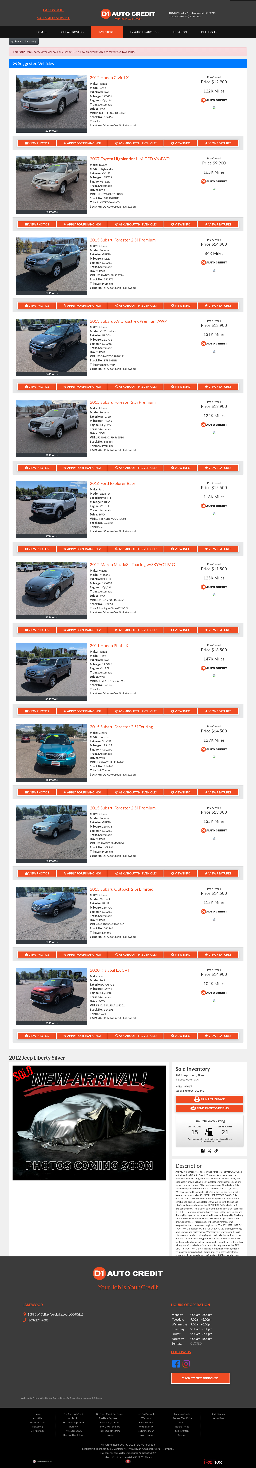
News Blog (37, 1426)
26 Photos (51, 293)
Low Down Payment (110, 1426)
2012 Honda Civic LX (109, 77)
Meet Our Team (37, 1422)
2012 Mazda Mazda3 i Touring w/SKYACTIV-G (132, 564)
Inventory (106, 32)
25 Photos (51, 211)
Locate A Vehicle (182, 1414)
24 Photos (51, 374)
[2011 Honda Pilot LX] (51, 669)
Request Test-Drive (182, 1418)
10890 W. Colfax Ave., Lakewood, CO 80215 (55, 1314)
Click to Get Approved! (200, 1378)
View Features (219, 143)
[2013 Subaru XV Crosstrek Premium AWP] (51, 345)
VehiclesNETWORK (126, 1448)
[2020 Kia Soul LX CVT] (51, 994)
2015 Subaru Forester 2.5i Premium (123, 239)
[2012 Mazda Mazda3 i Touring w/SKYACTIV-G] (51, 588)
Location (180, 32)
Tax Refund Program (110, 1430)
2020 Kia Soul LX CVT (110, 970)
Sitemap (182, 1435)
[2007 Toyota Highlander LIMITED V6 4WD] (51, 183)
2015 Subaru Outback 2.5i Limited (122, 889)
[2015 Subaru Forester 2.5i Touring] (51, 751)
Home (40, 32)
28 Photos (51, 455)
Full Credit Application (73, 1422)
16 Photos (51, 779)
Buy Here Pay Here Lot (110, 1418)
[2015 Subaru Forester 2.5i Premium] (51, 264)
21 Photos (51, 130)
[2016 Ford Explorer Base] (51, 507)
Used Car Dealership (146, 1414)
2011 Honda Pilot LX (109, 645)
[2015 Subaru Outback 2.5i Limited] (51, 913)
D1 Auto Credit (146, 1444)
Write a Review (146, 1426)
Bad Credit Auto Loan (73, 1435)
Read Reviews (146, 1422)
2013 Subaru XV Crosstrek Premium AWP (128, 321)
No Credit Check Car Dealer (109, 1414)
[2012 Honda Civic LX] (51, 101)
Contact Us (182, 1422)
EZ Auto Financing (143, 32)
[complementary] (245, 1457)
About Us (37, 1418)
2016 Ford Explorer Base (112, 483)
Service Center (146, 1435)
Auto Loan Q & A (74, 1430)
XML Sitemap (218, 1414)
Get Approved (71, 32)
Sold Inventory (182, 1430)
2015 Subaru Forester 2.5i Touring (121, 726)
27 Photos (51, 536)
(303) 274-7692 (38, 1320)
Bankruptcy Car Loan (110, 1422)
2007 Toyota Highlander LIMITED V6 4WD (130, 158)
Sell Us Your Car (146, 1430)
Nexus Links (218, 1418)
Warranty (146, 1418)
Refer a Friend (182, 1426)
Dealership (209, 32)
